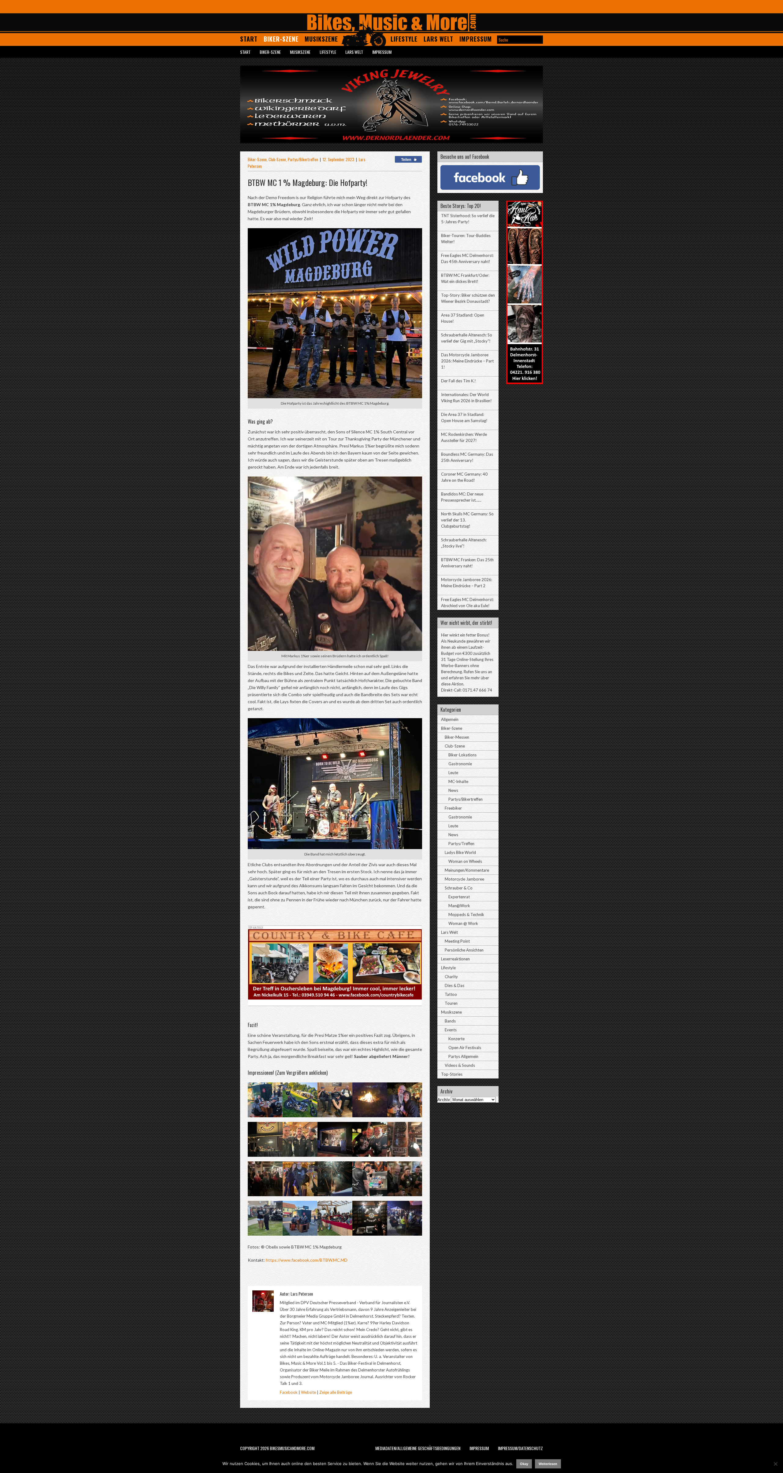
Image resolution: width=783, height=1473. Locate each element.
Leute (453, 772)
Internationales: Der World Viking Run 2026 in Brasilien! (466, 397)
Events (451, 1029)
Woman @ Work (463, 923)
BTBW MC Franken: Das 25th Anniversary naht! (467, 562)
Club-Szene (277, 159)
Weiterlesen (548, 1464)
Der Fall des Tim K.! (458, 380)
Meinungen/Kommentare (467, 870)
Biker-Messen (457, 737)
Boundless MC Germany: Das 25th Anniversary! (467, 457)
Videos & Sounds (460, 1065)
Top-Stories (451, 1074)
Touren (451, 1003)
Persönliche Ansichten (464, 950)
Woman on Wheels (465, 861)
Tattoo (451, 994)
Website (308, 1392)
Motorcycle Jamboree (464, 879)
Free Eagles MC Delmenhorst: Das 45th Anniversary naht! (467, 258)
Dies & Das (454, 985)
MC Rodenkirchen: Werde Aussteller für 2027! (464, 437)
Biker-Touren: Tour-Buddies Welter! (466, 238)
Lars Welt (438, 38)
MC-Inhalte (458, 781)
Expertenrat (459, 896)
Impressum (475, 38)
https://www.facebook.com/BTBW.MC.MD (306, 1260)
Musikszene (321, 38)
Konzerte (456, 1038)
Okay (524, 1464)
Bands (450, 1020)
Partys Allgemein (463, 1056)
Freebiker (453, 808)
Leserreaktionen (455, 958)
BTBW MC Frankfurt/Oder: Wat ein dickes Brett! (465, 278)
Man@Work (459, 905)
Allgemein (449, 719)
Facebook (289, 1392)
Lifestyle (404, 38)
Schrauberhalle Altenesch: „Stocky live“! (464, 542)
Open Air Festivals (464, 1047)
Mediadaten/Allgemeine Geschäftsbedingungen (417, 1448)
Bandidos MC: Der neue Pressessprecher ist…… (462, 497)
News (453, 790)
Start (249, 38)
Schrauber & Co (459, 887)
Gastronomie (460, 763)
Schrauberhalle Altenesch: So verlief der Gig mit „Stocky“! (466, 337)
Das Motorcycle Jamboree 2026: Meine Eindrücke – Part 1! (467, 360)
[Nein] (775, 1464)
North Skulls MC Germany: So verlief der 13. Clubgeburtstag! (467, 520)
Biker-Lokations (462, 754)
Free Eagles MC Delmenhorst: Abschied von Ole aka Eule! (467, 602)
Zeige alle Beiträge (335, 1392)
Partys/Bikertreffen (303, 159)
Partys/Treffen (461, 843)
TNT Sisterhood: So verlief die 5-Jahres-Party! (468, 218)
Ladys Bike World (460, 852)
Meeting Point (457, 941)
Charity (451, 976)
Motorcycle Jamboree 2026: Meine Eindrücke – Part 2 (466, 582)
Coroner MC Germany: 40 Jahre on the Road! (464, 477)
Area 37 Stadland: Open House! (462, 318)
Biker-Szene (281, 38)
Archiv (443, 1099)
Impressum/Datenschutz (520, 1448)
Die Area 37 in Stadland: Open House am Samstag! (464, 417)
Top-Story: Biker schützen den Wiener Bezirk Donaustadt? (468, 298)
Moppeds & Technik (466, 914)
